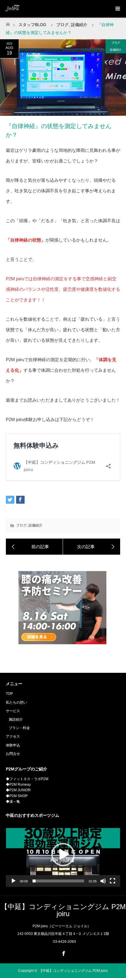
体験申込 (13, 745)
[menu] (117, 9)
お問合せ (13, 754)
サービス (13, 711)
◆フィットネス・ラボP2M (27, 779)
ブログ (115, 42)
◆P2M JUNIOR (18, 790)
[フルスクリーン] (112, 881)
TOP (9, 694)
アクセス (13, 736)
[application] (63, 855)
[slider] (58, 880)
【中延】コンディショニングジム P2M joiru (63, 910)
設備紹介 (116, 49)
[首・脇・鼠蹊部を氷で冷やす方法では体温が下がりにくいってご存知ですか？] (34, 547)
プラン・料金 (19, 728)
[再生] (13, 881)
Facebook (63, 952)
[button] (63, 854)
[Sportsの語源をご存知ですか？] (91, 547)
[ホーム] (8, 23)
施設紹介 (16, 719)
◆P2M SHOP (17, 796)
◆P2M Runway (18, 784)
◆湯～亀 (13, 801)
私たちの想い (16, 702)
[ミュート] (103, 881)
